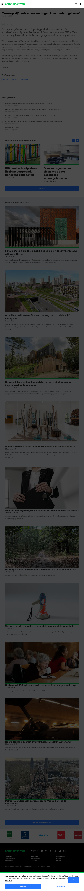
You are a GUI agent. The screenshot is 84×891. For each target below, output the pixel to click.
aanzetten (8, 881)
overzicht (39, 878)
